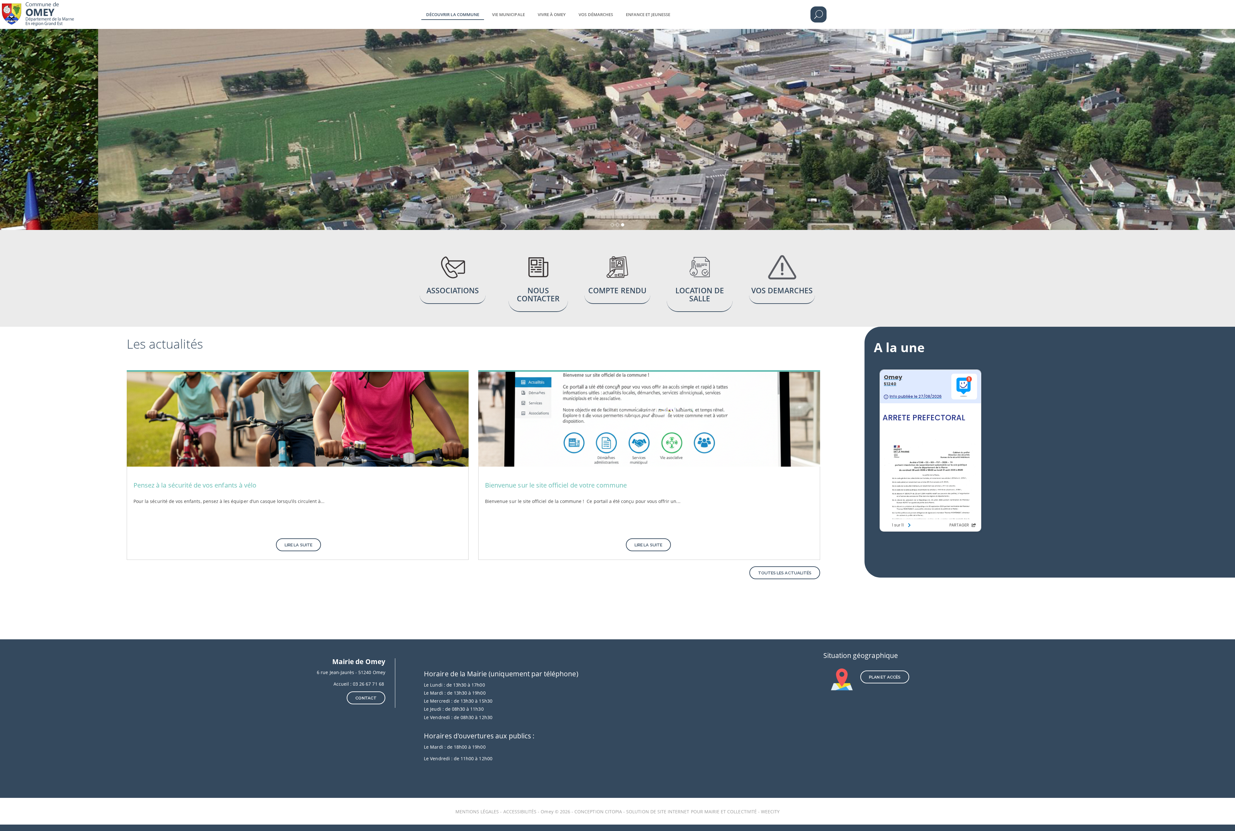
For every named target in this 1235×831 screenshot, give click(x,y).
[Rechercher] (818, 14)
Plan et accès (885, 677)
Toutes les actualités (784, 573)
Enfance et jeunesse (648, 14)
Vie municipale (508, 14)
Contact (365, 698)
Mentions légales (477, 811)
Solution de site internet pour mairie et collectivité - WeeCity (703, 811)
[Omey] (55, 9)
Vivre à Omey (552, 14)
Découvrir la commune (452, 14)
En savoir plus (453, 279)
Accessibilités (520, 811)
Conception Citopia (598, 811)
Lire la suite (298, 545)
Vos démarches (596, 14)
